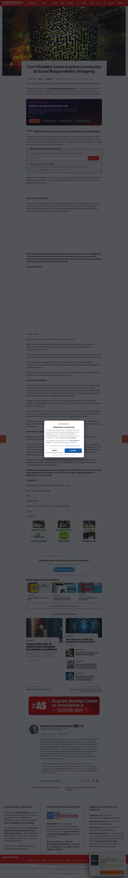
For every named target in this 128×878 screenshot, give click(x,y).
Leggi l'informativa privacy (72, 445)
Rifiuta (55, 450)
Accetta (73, 450)
